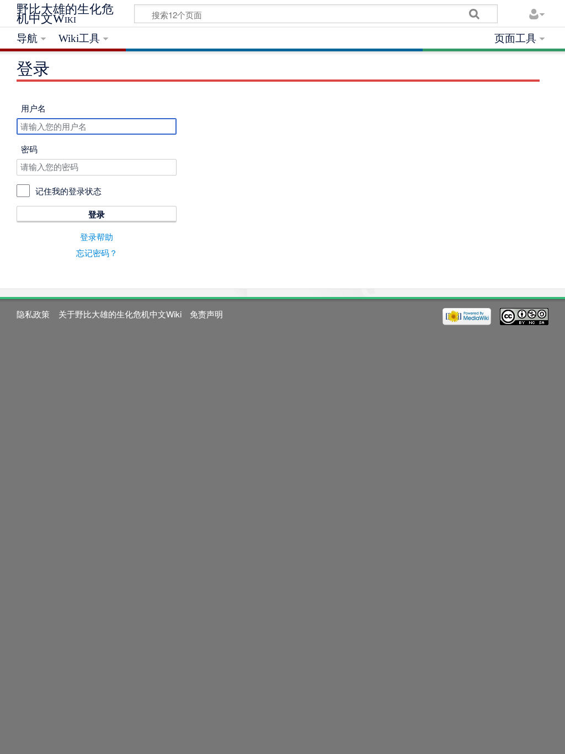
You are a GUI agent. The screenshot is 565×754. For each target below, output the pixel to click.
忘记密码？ (97, 252)
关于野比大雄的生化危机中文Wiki (120, 314)
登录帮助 (96, 236)
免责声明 (206, 314)
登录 (96, 214)
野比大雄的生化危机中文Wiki (65, 14)
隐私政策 (33, 314)
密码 (29, 149)
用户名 (33, 108)
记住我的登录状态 (68, 191)
